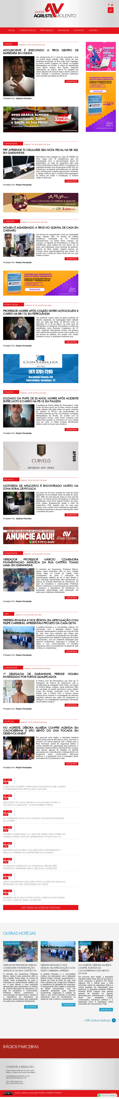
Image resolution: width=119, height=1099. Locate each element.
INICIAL (11, 30)
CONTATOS (79, 30)
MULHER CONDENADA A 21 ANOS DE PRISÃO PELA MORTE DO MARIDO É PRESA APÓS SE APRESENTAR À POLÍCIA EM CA (34, 835)
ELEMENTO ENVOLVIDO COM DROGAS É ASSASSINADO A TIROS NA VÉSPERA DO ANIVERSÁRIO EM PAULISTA (32, 851)
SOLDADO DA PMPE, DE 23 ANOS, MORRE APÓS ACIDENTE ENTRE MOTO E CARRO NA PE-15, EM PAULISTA (40, 400)
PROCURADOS (46, 30)
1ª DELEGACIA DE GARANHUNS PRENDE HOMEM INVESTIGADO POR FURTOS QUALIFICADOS (40, 675)
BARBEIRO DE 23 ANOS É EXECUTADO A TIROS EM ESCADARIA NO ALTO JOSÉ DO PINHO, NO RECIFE (34, 898)
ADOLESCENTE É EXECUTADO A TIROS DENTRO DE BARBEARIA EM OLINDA (40, 51)
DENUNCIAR (63, 30)
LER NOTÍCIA (71, 81)
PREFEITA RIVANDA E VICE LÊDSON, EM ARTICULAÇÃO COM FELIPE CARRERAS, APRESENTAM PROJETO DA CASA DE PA (40, 621)
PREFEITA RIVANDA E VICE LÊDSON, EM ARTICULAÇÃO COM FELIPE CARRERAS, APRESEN (58, 968)
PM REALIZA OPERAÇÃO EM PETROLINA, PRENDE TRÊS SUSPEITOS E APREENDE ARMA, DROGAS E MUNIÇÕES (30, 867)
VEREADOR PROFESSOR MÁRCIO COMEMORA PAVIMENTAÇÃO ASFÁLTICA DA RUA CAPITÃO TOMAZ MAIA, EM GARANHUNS (40, 562)
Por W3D (113, 1093)
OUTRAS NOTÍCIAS (28, 30)
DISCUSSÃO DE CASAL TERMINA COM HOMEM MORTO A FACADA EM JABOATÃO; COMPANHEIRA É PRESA (31, 803)
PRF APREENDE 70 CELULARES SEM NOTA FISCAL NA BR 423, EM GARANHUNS (40, 151)
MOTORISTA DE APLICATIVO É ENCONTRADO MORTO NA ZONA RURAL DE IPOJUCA (40, 487)
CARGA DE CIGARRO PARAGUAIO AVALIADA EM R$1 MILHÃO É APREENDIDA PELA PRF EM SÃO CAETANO (34, 787)
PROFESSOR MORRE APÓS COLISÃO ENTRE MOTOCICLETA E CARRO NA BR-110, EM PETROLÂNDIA (40, 312)
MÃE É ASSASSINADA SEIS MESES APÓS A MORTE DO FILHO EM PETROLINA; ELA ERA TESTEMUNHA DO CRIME (34, 882)
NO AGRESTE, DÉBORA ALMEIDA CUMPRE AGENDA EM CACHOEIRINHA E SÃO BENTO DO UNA (94, 969)
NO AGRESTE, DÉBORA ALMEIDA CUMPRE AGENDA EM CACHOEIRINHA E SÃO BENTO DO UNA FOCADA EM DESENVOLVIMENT (40, 730)
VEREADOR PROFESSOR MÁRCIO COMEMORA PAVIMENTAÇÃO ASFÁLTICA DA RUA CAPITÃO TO (20, 968)
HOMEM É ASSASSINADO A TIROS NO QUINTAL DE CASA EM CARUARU (40, 229)
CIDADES (92, 30)
